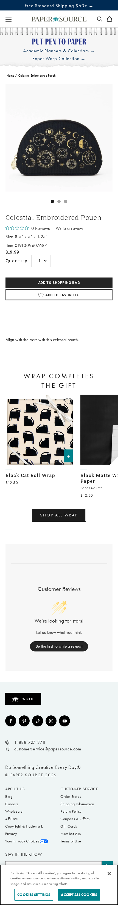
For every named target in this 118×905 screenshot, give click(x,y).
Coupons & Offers (75, 819)
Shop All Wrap (59, 515)
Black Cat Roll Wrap (30, 475)
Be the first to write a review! (59, 646)
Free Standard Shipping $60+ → (59, 5)
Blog (8, 796)
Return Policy (71, 811)
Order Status (70, 796)
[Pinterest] (24, 720)
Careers (11, 804)
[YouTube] (64, 720)
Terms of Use (70, 841)
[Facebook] (10, 720)
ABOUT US (15, 789)
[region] (59, 138)
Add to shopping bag (59, 283)
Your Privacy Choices (22, 841)
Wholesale (14, 811)
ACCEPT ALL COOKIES (79, 895)
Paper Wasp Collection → (59, 58)
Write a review (69, 228)
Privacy (11, 833)
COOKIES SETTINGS (33, 895)
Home (10, 75)
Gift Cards (68, 826)
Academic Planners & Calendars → (59, 50)
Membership (70, 833)
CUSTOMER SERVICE (79, 789)
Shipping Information (77, 804)
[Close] (109, 874)
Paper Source (91, 488)
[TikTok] (37, 720)
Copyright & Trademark (24, 826)
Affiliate (11, 819)
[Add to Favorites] (68, 401)
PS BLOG (28, 699)
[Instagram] (51, 720)
